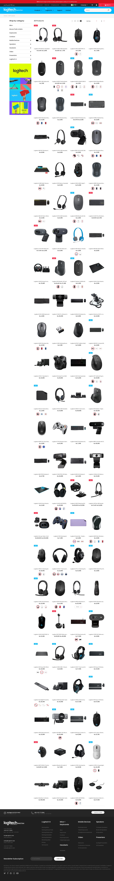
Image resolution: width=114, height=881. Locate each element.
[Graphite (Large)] (76, 86)
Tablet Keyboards (65, 840)
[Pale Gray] (62, 286)
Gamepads (45, 845)
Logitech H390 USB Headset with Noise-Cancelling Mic (66, 49)
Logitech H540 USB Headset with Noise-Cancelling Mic (66, 409)
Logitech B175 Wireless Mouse (60, 118)
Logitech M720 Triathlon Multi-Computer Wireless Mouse (85, 343)
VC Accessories (82, 848)
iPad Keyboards (64, 837)
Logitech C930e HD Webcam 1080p (98, 474)
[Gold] (39, 705)
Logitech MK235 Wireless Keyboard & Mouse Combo (84, 118)
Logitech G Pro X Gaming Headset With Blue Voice (83, 569)
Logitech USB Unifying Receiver (60, 343)
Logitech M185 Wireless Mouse (97, 183)
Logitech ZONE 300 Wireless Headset (44, 601)
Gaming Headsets (47, 835)
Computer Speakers (101, 827)
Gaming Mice (45, 827)
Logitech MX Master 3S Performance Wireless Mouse (66, 281)
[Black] (76, 54)
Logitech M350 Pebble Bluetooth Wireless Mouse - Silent (67, 81)
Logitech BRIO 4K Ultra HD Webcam (98, 441)
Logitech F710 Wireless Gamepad (61, 441)
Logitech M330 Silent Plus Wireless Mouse (100, 569)
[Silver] (80, 639)
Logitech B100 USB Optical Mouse (42, 81)
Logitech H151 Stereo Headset (60, 183)
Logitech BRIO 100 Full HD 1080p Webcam (81, 150)
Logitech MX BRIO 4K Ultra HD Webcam (62, 732)
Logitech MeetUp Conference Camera (44, 798)
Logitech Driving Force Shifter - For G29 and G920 (65, 376)
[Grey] (92, 188)
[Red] (45, 123)
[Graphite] (54, 86)
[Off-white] (80, 86)
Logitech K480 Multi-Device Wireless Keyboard (46, 183)
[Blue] (41, 123)
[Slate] (35, 705)
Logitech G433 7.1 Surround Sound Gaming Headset (66, 569)
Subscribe (59, 859)
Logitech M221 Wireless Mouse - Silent (44, 118)
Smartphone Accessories (85, 832)
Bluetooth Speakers (101, 830)
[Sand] (62, 90)
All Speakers (99, 832)
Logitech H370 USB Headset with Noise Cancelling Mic (66, 216)
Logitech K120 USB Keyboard (41, 314)
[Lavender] (74, 541)
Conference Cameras (84, 845)
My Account (39, 5)
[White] (80, 54)
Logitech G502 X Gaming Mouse (42, 569)
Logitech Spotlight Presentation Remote (44, 700)
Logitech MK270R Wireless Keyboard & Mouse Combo (48, 474)
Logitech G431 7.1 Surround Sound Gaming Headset (84, 667)
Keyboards (63, 832)
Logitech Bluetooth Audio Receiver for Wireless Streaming (67, 765)
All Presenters (100, 845)
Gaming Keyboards (47, 832)
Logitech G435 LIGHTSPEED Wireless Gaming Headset (66, 503)
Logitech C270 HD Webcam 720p (42, 248)
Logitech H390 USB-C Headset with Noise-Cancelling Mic (67, 667)
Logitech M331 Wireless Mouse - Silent (62, 601)
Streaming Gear (46, 840)
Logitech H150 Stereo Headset (78, 248)
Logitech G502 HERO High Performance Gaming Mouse (85, 183)
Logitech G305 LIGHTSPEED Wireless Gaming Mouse (84, 798)
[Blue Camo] (65, 574)
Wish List (47, 5)
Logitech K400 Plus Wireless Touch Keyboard (101, 216)
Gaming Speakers (47, 837)
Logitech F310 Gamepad (60, 536)
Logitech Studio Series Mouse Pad (43, 409)
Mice (61, 830)
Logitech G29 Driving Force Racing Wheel (45, 281)
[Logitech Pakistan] (13, 11)
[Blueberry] (58, 90)
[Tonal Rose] (100, 123)
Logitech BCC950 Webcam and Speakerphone (65, 634)
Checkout (63, 5)
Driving (43, 842)
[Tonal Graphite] (92, 123)
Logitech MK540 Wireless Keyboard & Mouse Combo (84, 474)
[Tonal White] (96, 123)
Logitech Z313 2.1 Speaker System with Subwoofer (47, 376)
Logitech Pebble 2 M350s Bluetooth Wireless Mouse (84, 281)
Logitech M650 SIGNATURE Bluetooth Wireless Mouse (84, 81)
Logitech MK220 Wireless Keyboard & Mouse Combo (84, 314)
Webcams (81, 843)
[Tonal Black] (74, 286)
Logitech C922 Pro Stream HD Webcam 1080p (64, 314)
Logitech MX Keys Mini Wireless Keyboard (45, 667)
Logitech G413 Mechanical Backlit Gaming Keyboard (84, 634)
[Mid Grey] (78, 541)
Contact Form (98, 812)
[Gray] (37, 123)
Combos (62, 835)
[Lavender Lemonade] (65, 86)
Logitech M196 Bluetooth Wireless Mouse (81, 216)
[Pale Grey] (41, 672)
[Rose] (62, 86)
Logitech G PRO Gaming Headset (79, 765)
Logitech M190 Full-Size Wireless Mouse (44, 441)
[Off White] (58, 86)
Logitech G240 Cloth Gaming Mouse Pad (100, 281)
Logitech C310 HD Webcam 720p (61, 248)
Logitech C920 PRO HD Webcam (60, 474)
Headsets (62, 850)
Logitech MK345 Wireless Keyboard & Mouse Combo (48, 150)
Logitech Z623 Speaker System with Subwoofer (65, 798)
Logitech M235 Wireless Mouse (42, 343)
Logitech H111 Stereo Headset (41, 49)
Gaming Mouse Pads (47, 830)
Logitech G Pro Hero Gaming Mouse (98, 732)
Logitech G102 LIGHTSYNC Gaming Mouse (81, 49)
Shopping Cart (55, 5)
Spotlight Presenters (101, 843)
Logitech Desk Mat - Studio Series (79, 536)
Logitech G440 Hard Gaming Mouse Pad (45, 503)
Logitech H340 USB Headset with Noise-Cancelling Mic (66, 150)
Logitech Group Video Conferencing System (46, 536)
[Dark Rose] (45, 414)
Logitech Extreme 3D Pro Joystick (97, 314)
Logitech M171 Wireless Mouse (97, 150)
